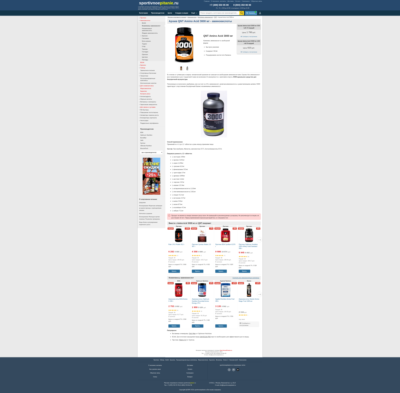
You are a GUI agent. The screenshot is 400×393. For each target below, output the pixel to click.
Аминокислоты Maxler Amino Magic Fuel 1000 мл (249, 300)
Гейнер (142, 68)
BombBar (143, 138)
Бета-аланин (146, 41)
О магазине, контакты (218, 1)
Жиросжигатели (145, 88)
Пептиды (145, 60)
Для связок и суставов (147, 107)
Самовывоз (246, 1)
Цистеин (145, 57)
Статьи (155, 377)
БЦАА (167, 360)
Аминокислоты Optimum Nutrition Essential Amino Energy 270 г (200, 301)
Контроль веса (145, 94)
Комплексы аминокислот (205, 17)
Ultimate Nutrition (146, 146)
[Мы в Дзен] (236, 369)
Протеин (143, 18)
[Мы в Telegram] (232, 369)
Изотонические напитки (148, 83)
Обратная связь (256, 1)
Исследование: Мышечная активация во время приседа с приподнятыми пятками (150, 208)
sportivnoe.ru (158, 3)
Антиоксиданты (145, 96)
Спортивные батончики (148, 73)
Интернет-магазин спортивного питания (214, 350)
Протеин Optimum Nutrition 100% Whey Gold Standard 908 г (248, 246)
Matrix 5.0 (182, 340)
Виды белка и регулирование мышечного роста (148, 223)
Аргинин (145, 36)
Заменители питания (147, 70)
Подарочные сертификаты (149, 123)
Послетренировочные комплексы (147, 79)
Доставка (231, 1)
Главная (207, 1)
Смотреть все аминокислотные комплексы (245, 278)
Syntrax (142, 143)
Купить (174, 271)
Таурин (144, 44)
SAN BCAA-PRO (205, 337)
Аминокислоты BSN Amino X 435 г (177, 300)
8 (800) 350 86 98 (242, 5)
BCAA (144, 23)
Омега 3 (225, 360)
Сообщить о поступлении (249, 36)
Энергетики (144, 76)
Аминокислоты (192, 17)
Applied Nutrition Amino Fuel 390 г (224, 300)
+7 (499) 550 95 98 (219, 5)
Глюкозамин (242, 360)
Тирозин (145, 49)
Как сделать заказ (155, 369)
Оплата (237, 1)
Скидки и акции (181, 13)
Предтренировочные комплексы (186, 360)
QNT (215, 17)
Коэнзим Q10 (233, 360)
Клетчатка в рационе (145, 213)
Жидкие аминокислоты (150, 33)
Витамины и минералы (148, 102)
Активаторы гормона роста (149, 115)
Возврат (189, 377)
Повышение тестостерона (149, 112)
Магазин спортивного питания (177, 17)
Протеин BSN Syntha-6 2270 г (225, 245)
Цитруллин (142, 202)
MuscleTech (144, 148)
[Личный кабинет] (260, 13)
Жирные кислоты (146, 99)
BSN (141, 132)
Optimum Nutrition (146, 135)
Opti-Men (192, 333)
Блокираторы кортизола (148, 118)
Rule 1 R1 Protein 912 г (176, 244)
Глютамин (145, 38)
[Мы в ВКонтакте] (228, 369)
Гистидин (145, 52)
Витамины (219, 360)
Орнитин (145, 54)
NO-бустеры (144, 110)
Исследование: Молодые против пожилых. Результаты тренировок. (149, 218)
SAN (141, 140)
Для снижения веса (147, 86)
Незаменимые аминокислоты (147, 29)
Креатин (143, 65)
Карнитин (143, 91)
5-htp (143, 46)
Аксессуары (144, 120)
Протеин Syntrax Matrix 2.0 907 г (201, 245)
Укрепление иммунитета (148, 104)
